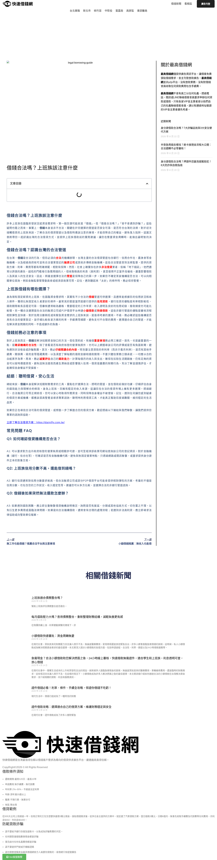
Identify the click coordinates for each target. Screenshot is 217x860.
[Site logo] (17, 3)
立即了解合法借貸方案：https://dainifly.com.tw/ (36, 422)
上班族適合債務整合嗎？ (47, 597)
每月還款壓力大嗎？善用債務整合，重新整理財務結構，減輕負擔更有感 (77, 616)
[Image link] (70, 744)
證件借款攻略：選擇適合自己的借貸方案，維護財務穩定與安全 (71, 707)
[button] (147, 183)
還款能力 (64, 359)
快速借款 (102, 310)
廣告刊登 (205, 4)
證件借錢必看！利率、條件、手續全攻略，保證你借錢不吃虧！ (71, 687)
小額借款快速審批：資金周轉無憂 (52, 636)
